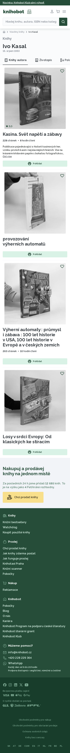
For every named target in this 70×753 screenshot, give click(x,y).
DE (20, 746)
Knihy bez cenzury (35, 737)
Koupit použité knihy (16, 532)
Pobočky (8, 573)
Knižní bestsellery (15, 522)
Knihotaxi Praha (13, 563)
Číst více (7, 156)
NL (44, 746)
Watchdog (10, 527)
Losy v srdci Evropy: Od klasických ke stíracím (27, 439)
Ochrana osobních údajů (35, 731)
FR (50, 746)
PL (61, 746)
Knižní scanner (12, 568)
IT (39, 746)
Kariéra (7, 621)
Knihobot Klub (12, 636)
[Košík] (58, 11)
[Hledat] (63, 22)
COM (27, 746)
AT (14, 746)
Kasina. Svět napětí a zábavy (32, 134)
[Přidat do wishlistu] (62, 71)
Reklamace (10, 589)
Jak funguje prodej (15, 558)
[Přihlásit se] (52, 11)
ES (33, 746)
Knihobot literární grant (18, 631)
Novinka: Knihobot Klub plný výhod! (24, 2)
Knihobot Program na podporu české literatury (34, 626)
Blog (6, 610)
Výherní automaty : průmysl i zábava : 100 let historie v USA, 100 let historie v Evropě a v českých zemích (32, 337)
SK (8, 746)
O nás (6, 616)
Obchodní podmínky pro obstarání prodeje (35, 725)
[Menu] (64, 11)
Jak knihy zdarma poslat (19, 553)
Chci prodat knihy (15, 548)
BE (55, 746)
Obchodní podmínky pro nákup (35, 720)
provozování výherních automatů (24, 241)
